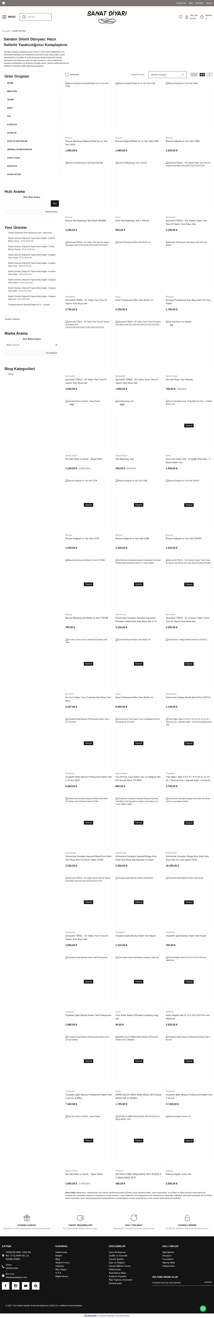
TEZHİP (10, 100)
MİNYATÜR (12, 91)
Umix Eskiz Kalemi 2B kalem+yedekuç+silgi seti (136, 1017)
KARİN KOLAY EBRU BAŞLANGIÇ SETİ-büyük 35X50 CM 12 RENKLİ (138, 1096)
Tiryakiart (69, 773)
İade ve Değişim (117, 1262)
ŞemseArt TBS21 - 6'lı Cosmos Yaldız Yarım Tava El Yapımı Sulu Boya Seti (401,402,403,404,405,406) (187, 620)
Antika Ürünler (13, 158)
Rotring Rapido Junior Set (178, 1174)
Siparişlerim (168, 1252)
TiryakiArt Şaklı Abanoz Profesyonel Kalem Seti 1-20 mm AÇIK (88, 778)
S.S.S (58, 1273)
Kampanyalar (115, 1283)
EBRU (10, 108)
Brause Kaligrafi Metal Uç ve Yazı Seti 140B (137, 141)
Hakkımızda (61, 1252)
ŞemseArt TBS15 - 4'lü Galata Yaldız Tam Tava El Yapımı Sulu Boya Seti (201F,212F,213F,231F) (186, 222)
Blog (57, 1259)
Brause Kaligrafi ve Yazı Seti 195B (182, 141)
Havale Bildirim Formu (120, 1266)
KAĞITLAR (12, 125)
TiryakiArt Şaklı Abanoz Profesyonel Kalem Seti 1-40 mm (189, 1096)
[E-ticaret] (106, 1315)
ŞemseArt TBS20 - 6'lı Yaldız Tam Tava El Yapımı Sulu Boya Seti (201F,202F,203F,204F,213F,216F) (86, 302)
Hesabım (166, 1255)
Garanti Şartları (116, 1259)
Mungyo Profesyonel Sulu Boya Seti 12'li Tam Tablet (188, 302)
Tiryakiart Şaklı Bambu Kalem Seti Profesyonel (88, 1015)
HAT (9, 116)
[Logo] (107, 17)
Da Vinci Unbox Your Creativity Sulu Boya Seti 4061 (88, 699)
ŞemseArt (170, 217)
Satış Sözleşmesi (117, 1252)
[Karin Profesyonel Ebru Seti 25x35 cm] (138, 266)
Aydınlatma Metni (117, 1273)
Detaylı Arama (51, 212)
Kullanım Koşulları (118, 1276)
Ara (55, 203)
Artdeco (119, 1170)
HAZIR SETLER (19, 31)
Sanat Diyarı (172, 376)
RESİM (10, 83)
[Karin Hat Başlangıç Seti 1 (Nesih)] (138, 187)
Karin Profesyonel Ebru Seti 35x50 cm (134, 697)
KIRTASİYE (12, 166)
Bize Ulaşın (61, 1269)
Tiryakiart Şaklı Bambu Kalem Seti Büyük (135, 935)
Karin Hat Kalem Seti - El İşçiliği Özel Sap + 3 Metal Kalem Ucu (188, 461)
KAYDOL (208, 1282)
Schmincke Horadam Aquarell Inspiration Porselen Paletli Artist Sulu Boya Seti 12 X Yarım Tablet (136, 620)
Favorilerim (168, 1259)
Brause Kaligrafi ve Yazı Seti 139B (132, 538)
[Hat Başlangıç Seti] (138, 425)
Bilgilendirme (61, 1276)
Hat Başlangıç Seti (124, 459)
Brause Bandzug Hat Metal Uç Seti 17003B (86, 618)
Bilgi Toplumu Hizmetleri (121, 1280)
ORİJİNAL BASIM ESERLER (19, 149)
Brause (68, 137)
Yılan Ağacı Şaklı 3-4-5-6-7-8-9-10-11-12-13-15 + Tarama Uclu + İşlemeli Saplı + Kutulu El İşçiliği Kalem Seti (188, 779)
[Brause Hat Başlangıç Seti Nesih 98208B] (88, 187)
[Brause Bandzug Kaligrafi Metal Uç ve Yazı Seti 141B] (88, 107)
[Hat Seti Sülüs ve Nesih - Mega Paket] (88, 425)
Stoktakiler (74, 75)
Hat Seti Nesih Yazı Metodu (179, 379)
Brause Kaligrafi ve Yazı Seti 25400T (184, 538)
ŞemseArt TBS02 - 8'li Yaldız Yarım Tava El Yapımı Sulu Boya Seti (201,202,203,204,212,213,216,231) (136, 381)
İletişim (58, 1255)
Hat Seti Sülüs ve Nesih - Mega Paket (83, 459)
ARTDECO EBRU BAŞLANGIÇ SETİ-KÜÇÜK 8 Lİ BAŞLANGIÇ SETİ (138, 1176)
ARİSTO (170, 1011)
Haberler (59, 1266)
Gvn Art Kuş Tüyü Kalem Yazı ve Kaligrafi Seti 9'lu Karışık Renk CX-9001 (138, 778)
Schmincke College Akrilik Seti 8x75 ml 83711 (188, 697)
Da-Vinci (69, 694)
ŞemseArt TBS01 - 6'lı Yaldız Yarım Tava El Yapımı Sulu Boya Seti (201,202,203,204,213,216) (86, 937)
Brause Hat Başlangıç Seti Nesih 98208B (85, 220)
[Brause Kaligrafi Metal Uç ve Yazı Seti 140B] (138, 107)
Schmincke (120, 614)
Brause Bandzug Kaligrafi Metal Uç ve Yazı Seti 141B (86, 143)
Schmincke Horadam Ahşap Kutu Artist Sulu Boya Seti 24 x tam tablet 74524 (187, 858)
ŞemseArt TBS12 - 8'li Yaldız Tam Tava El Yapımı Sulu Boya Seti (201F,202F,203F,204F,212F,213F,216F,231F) (87, 381)
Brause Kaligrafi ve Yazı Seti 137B (82, 538)
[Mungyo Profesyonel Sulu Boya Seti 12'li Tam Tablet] (189, 266)
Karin (118, 217)
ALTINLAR (11, 133)
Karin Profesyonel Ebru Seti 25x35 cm (134, 300)
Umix (117, 1011)
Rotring (169, 1170)
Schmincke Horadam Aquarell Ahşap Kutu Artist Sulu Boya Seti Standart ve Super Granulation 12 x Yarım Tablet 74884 (136, 858)
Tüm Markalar (51, 353)
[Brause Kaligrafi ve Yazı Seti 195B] (189, 107)
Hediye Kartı (168, 1266)
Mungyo (170, 296)
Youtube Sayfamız (12, 319)
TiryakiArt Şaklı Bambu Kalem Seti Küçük (186, 935)
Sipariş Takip (168, 1262)
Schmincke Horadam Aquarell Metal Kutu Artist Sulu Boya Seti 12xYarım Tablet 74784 (88, 858)
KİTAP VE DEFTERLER (17, 141)
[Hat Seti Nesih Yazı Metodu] (189, 346)
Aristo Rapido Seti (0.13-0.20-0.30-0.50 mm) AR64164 (188, 1017)
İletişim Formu (62, 1262)
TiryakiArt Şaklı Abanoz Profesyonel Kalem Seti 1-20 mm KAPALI (88, 1096)
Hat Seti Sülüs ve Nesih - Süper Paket (84, 1174)
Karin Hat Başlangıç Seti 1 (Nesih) (132, 220)
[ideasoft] (90, 1315)
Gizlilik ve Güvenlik (118, 1255)
